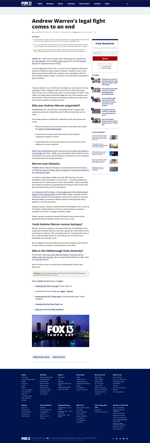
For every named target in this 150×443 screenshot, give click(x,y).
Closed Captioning (81, 416)
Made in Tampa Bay (100, 387)
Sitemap (24, 400)
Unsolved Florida (26, 392)
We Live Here (100, 375)
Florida (23, 381)
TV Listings (79, 410)
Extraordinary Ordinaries (83, 383)
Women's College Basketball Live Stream (119, 424)
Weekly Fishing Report (64, 387)
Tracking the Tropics (45, 390)
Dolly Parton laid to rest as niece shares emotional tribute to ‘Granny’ (99, 153)
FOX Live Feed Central (119, 387)
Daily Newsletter (26, 398)
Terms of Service (106, 68)
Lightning (60, 381)
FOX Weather (43, 394)
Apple (63, 291)
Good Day (80, 375)
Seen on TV (25, 394)
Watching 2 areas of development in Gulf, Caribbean (98, 169)
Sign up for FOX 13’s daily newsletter (49, 309)
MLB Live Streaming (118, 413)
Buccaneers (61, 377)
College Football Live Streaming (119, 410)
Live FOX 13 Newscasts (119, 379)
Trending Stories (44, 412)
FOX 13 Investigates (27, 390)
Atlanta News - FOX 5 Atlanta (64, 415)
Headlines (42, 407)
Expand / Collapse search (127, 3)
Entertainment (45, 405)
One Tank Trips (99, 383)
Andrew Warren (59, 357)
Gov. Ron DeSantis (39, 61)
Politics (24, 387)
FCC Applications (81, 420)
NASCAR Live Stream (119, 415)
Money (24, 405)
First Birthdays (80, 387)
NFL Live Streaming (118, 407)
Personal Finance (26, 412)
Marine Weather (44, 383)
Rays (59, 379)
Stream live (98, 410)
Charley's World (80, 379)
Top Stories (25, 377)
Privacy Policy (107, 67)
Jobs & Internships (81, 412)
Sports (60, 375)
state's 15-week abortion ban (49, 129)
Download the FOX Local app (46, 286)
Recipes (78, 385)
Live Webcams (44, 381)
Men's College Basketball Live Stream (120, 420)
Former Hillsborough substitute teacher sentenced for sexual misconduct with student (109, 101)
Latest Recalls (25, 410)
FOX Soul (115, 385)
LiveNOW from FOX (118, 381)
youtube (123, 438)
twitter (116, 438)
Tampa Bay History (100, 392)
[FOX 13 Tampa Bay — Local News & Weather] (27, 4)
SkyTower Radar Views (46, 377)
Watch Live (117, 375)
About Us (80, 405)
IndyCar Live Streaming (119, 417)
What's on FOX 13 (45, 416)
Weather (43, 375)
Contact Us (79, 422)
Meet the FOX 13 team (82, 407)
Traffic (78, 377)
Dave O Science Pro (82, 390)
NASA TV (115, 390)
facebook (113, 438)
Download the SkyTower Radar (47, 304)
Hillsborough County (66, 32)
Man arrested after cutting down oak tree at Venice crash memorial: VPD (99, 161)
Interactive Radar (44, 379)
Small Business (26, 416)
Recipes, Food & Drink (101, 390)
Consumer (24, 383)
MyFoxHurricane (44, 392)
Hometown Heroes (81, 381)
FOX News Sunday (27, 396)
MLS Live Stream (117, 429)
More (107, 4)
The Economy (25, 414)
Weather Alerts (44, 385)
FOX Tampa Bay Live (119, 392)
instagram (120, 438)
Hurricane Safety (44, 387)
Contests (42, 418)
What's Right (98, 377)
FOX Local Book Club (46, 410)
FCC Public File (80, 418)
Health (23, 385)
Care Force (98, 394)
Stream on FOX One (120, 405)
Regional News (64, 405)
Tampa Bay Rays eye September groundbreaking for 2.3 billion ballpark (100, 145)
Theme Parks (98, 385)
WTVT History (80, 414)
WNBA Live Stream (118, 427)
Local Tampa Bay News (28, 379)
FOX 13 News (56, 32)
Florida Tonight (99, 379)
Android (70, 291)
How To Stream (117, 377)
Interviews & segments (101, 412)
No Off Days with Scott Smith (64, 384)
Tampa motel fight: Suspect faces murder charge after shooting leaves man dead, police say (99, 137)
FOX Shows (43, 414)
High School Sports (63, 389)
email (127, 438)
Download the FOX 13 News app (47, 296)
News (24, 375)
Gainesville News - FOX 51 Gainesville (65, 412)
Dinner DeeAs (99, 381)
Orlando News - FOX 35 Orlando (64, 408)
